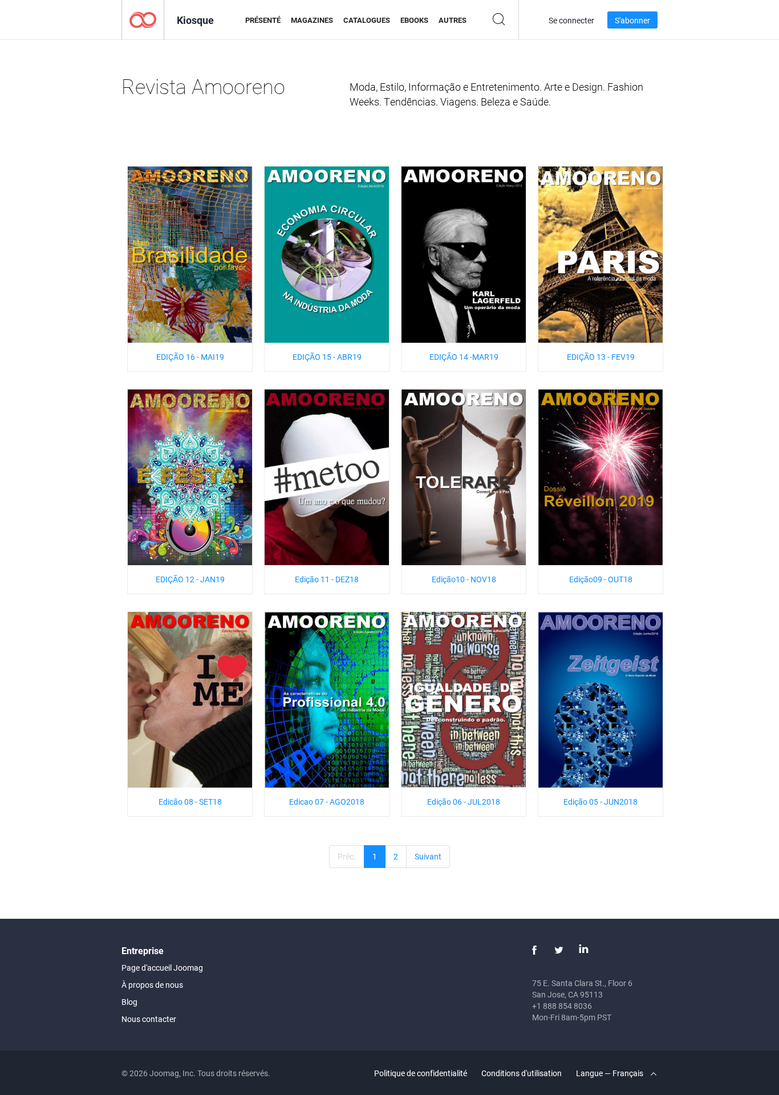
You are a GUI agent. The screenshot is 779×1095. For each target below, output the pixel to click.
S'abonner (632, 20)
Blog (129, 1001)
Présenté (263, 20)
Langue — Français (610, 1073)
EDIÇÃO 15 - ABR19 (327, 356)
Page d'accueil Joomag (162, 967)
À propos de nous (152, 984)
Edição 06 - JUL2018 (463, 801)
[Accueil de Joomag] (142, 19)
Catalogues (366, 20)
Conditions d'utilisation (521, 1073)
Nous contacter (148, 1018)
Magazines (312, 20)
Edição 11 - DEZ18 (327, 579)
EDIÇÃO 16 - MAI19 (190, 356)
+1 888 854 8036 (562, 1005)
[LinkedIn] (583, 950)
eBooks (414, 20)
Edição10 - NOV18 (464, 579)
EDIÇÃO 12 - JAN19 (190, 579)
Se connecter (571, 20)
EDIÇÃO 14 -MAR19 (463, 356)
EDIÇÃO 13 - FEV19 (601, 356)
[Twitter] (558, 950)
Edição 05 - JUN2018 (600, 801)
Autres (452, 20)
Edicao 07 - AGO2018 (326, 801)
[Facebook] (534, 950)
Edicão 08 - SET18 (190, 801)
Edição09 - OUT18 (600, 579)
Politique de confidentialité (420, 1073)
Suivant (428, 856)
